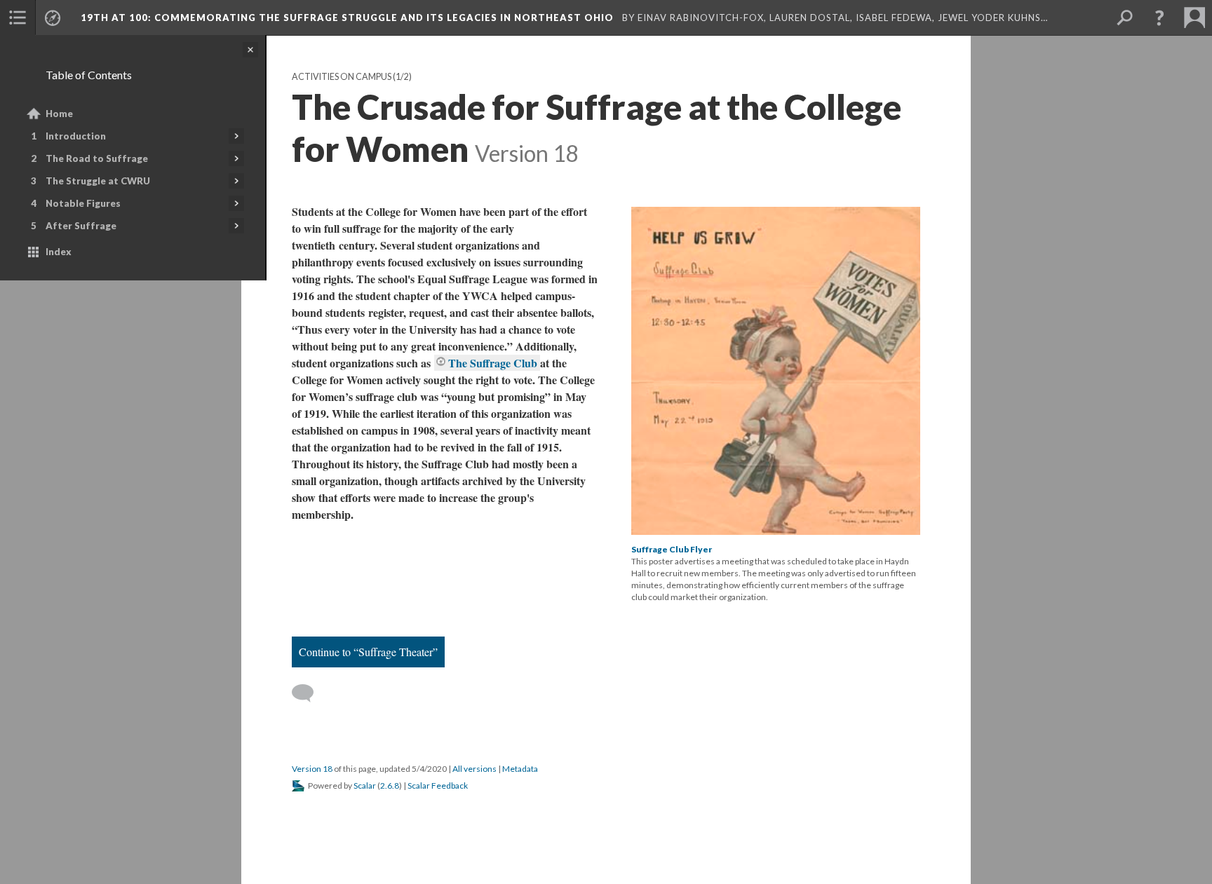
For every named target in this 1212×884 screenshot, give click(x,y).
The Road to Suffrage (97, 158)
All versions (474, 768)
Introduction (76, 136)
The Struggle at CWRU (98, 180)
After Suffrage (81, 225)
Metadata (520, 768)
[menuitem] (17, 17)
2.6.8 (389, 785)
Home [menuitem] (59, 113)
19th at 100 (349, 17)
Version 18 (312, 768)
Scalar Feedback (438, 785)
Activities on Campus (341, 77)
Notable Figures (83, 203)
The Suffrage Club (494, 363)
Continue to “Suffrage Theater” (368, 651)
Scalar (365, 785)
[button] (1159, 17)
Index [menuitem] (59, 251)
